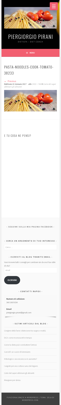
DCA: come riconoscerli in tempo (18, 337)
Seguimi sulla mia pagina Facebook (30, 226)
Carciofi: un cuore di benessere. (17, 352)
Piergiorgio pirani (30, 36)
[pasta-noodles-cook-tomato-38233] (30, 110)
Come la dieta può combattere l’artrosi (20, 344)
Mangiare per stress (12, 380)
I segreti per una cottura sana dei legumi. (21, 366)
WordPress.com (30, 400)
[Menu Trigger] (54, 6)
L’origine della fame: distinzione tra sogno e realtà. (25, 330)
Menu (32, 52)
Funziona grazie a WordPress (22, 397)
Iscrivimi (12, 280)
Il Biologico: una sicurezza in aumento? (20, 359)
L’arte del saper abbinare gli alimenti (19, 373)
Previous (11, 81)
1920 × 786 (36, 84)
